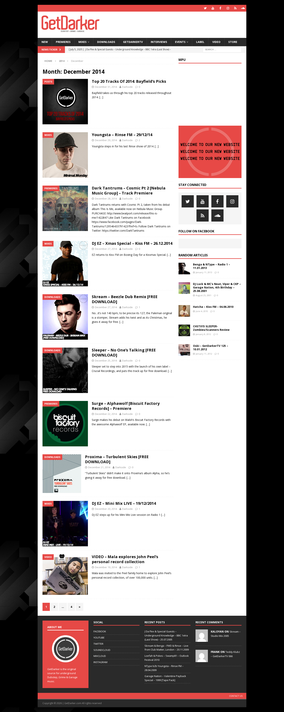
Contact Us (235, 695)
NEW (45, 42)
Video (216, 42)
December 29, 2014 (106, 140)
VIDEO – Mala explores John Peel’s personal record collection (125, 559)
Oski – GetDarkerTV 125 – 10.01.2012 (210, 347)
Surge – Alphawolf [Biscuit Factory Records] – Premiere (126, 406)
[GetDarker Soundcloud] (243, 8)
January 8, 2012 (203, 334)
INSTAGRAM (100, 662)
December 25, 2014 (106, 360)
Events (180, 42)
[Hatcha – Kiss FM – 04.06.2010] (184, 311)
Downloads (106, 42)
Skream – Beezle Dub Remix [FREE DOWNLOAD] (124, 299)
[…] (101, 97)
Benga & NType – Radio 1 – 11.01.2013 (211, 266)
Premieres (63, 42)
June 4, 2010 (202, 311)
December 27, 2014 (106, 249)
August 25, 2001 (203, 295)
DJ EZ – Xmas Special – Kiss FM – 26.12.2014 (132, 243)
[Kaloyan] (202, 639)
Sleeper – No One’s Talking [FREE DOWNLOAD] (124, 352)
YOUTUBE (99, 637)
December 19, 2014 (106, 567)
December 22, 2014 (106, 414)
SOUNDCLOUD (102, 650)
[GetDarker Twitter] (205, 8)
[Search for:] (222, 49)
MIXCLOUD (100, 656)
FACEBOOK (100, 631)
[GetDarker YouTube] (212, 8)
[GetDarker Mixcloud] (235, 8)
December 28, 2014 (106, 198)
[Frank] (202, 660)
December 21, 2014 (99, 467)
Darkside (127, 87)
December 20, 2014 (106, 509)
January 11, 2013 (204, 272)
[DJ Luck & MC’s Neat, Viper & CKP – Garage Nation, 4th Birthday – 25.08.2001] (184, 288)
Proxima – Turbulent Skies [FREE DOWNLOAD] (117, 459)
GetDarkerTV (133, 42)
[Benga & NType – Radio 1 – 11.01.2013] (184, 268)
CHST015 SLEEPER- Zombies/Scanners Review (211, 328)
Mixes (82, 42)
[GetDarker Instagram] (227, 8)
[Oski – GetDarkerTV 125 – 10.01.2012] (184, 350)
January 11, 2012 (204, 353)
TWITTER (98, 643)
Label (200, 42)
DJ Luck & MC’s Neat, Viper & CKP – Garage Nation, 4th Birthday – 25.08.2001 (217, 287)
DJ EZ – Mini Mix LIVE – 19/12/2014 (124, 503)
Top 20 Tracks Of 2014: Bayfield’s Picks (129, 81)
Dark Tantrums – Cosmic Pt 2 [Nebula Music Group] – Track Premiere (129, 190)
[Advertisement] (179, 24)
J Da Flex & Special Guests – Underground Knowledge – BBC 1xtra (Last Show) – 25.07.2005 (166, 635)
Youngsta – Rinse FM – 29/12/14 (122, 134)
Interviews (159, 42)
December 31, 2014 (106, 87)
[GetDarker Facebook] (220, 8)
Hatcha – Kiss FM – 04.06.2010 (213, 307)
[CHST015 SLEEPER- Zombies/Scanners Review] (184, 330)
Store (232, 42)
